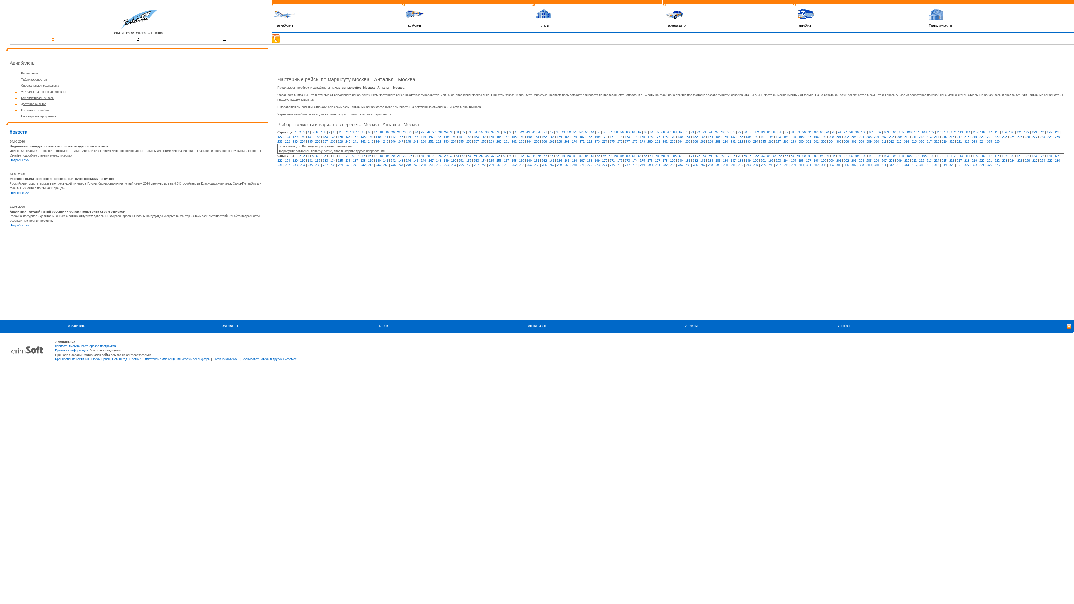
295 (763, 141)
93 (821, 132)
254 (453, 141)
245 (385, 141)
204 (861, 136)
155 (491, 136)
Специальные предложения (40, 85)
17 (375, 132)
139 (370, 136)
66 (663, 132)
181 (687, 136)
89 (798, 132)
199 (823, 136)
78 (733, 132)
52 (581, 132)
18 (381, 132)
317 (929, 141)
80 (745, 132)
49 (563, 132)
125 (1049, 132)
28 (440, 132)
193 (778, 136)
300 (801, 141)
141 (385, 136)
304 (831, 141)
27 (434, 132)
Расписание (29, 73)
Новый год (119, 359)
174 (634, 136)
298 (785, 141)
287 (702, 141)
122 (1026, 132)
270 (574, 141)
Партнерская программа (38, 116)
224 (1012, 136)
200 (831, 136)
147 (431, 136)
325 (989, 141)
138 (363, 136)
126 (1056, 132)
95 (833, 132)
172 (619, 136)
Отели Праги (100, 359)
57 (610, 132)
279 (642, 141)
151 (461, 136)
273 (597, 141)
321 (959, 141)
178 (665, 136)
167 (582, 136)
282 (665, 141)
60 (628, 132)
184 (710, 136)
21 (399, 132)
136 (347, 136)
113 (960, 132)
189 (748, 136)
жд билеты (415, 25)
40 (510, 132)
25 (422, 132)
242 (363, 141)
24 (416, 132)
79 (739, 132)
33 (469, 132)
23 (410, 132)
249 (415, 141)
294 (755, 141)
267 (551, 141)
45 (539, 132)
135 (340, 136)
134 (332, 136)
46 (545, 132)
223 (1004, 136)
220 (981, 136)
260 (498, 141)
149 (446, 136)
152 (468, 136)
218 (966, 136)
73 (704, 132)
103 (886, 132)
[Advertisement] (57, 276)
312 (891, 141)
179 (672, 136)
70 (686, 132)
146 (423, 136)
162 (544, 136)
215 (944, 136)
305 (838, 141)
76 (722, 132)
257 (476, 141)
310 (876, 141)
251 (431, 141)
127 (279, 136)
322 (966, 141)
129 (295, 136)
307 (853, 141)
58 (616, 132)
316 (921, 141)
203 (853, 136)
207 (884, 136)
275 (612, 141)
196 (801, 136)
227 (1034, 136)
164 (559, 136)
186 (725, 136)
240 (347, 141)
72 (698, 132)
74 (710, 132)
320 (951, 141)
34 (475, 132)
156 (498, 136)
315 (914, 141)
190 (755, 136)
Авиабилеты (76, 326)
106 (909, 132)
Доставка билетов (33, 104)
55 (598, 132)
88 (792, 132)
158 (514, 136)
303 (823, 141)
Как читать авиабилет (36, 110)
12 (346, 132)
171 (612, 136)
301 (808, 141)
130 (302, 136)
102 (878, 132)
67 (669, 132)
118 (997, 132)
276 (619, 141)
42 (522, 132)
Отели (383, 326)
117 (989, 132)
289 (717, 141)
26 (428, 132)
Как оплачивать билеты (37, 98)
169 (597, 136)
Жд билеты (230, 326)
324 (981, 141)
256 (468, 141)
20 (393, 132)
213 (929, 136)
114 (967, 132)
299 (793, 141)
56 (604, 132)
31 (457, 132)
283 (672, 141)
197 (808, 136)
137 (355, 136)
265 (536, 141)
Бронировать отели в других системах (269, 359)
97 (845, 132)
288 (710, 141)
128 (287, 136)
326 (997, 141)
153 (476, 136)
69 (680, 132)
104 (893, 132)
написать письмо (67, 346)
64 (651, 132)
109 (931, 132)
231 (279, 141)
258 (483, 141)
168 (589, 136)
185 (717, 136)
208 (891, 136)
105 (901, 132)
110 (939, 132)
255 (461, 141)
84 (769, 132)
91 (810, 132)
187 (733, 136)
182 (695, 136)
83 (763, 132)
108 (924, 132)
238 (332, 141)
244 (378, 141)
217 (959, 136)
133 (325, 136)
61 (633, 132)
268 (559, 141)
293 (748, 141)
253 (446, 141)
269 (566, 141)
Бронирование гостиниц (72, 359)
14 (357, 132)
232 (287, 141)
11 (340, 132)
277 (627, 141)
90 (804, 132)
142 (393, 136)
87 (786, 132)
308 (861, 141)
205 (869, 136)
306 (846, 141)
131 (310, 136)
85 (774, 132)
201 (838, 136)
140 (378, 136)
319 (944, 141)
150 (453, 136)
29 (445, 132)
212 (921, 136)
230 (1057, 136)
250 (423, 141)
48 (557, 132)
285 (687, 141)
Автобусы (691, 326)
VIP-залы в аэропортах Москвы (43, 91)
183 (702, 136)
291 (733, 141)
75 (716, 132)
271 (582, 141)
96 (839, 132)
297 (778, 141)
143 (400, 136)
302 (816, 141)
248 (408, 141)
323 (974, 141)
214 (936, 136)
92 (816, 132)
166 (574, 136)
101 (871, 132)
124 (1041, 132)
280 (650, 141)
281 (657, 141)
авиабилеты (285, 25)
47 (551, 132)
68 (675, 132)
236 (317, 141)
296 (770, 141)
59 (622, 132)
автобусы (805, 25)
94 (827, 132)
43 (528, 132)
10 (334, 132)
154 (483, 136)
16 (369, 132)
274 (604, 141)
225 (1019, 136)
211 (914, 136)
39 (504, 132)
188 (740, 136)
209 (899, 136)
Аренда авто (537, 326)
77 (727, 132)
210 (906, 136)
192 (770, 136)
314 (906, 141)
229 (1049, 136)
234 (302, 141)
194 (785, 136)
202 (846, 136)
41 (516, 132)
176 (650, 136)
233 (295, 141)
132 (317, 136)
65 (657, 132)
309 (869, 141)
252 (438, 141)
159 (521, 136)
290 (725, 141)
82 (757, 132)
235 (310, 141)
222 (997, 136)
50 (569, 132)
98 (851, 132)
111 (946, 132)
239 (340, 141)
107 (916, 132)
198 (816, 136)
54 (592, 132)
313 (898, 141)
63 (645, 132)
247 (400, 141)
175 (642, 136)
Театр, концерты (940, 25)
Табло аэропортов (34, 79)
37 (492, 132)
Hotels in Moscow (225, 359)
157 (506, 136)
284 (680, 141)
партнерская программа (98, 346)
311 (884, 141)
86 (780, 132)
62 (639, 132)
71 (692, 132)
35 (481, 132)
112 (953, 132)
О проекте (844, 326)
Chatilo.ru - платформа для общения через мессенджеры (169, 359)
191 (763, 136)
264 (529, 141)
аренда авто (677, 25)
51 (575, 132)
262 (514, 141)
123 (1034, 132)
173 (627, 136)
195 (793, 136)
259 (491, 141)
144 (408, 136)
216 (951, 136)
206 (876, 136)
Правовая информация (71, 350)
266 (544, 141)
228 (1042, 136)
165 (566, 136)
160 (529, 136)
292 (740, 141)
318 (936, 141)
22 (404, 132)
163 (551, 136)
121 (1019, 132)
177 (657, 136)
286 (695, 141)
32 (463, 132)
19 (387, 132)
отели (545, 25)
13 (352, 132)
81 (751, 132)
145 (415, 136)
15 (363, 132)
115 (975, 132)
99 (857, 132)
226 (1027, 136)
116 (982, 132)
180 (680, 136)
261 (506, 141)
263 (521, 141)
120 (1011, 132)
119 (1004, 132)
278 (634, 141)
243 (370, 141)
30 (451, 132)
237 (325, 141)
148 (438, 136)
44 (534, 132)
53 (586, 132)
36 (487, 132)
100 (863, 132)
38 (498, 132)
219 (974, 136)
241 (355, 141)
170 (604, 136)
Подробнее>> (19, 160)
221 (989, 136)
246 (393, 141)
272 (589, 141)
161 (536, 136)
